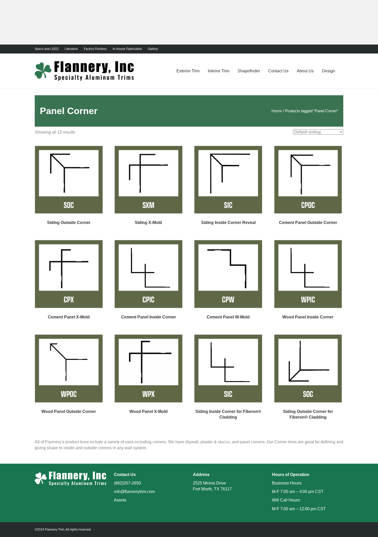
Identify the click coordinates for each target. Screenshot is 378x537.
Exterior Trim (188, 71)
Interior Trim (218, 71)
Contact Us (278, 71)
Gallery (153, 49)
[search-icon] (341, 71)
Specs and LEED (47, 49)
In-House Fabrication (127, 49)
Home (277, 111)
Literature (71, 49)
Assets (120, 500)
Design (328, 71)
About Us (305, 71)
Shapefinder (249, 71)
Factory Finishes (95, 49)
